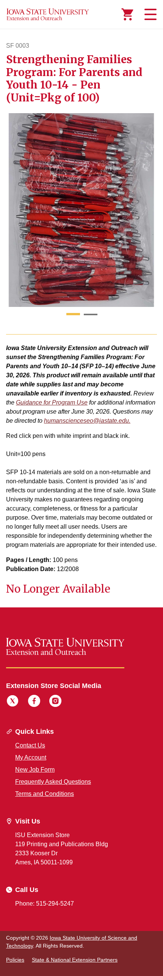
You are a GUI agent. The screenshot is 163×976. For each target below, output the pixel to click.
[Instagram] (55, 702)
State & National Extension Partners (75, 960)
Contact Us (30, 745)
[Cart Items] (127, 14)
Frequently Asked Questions (53, 781)
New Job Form (35, 769)
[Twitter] (12, 702)
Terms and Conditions (44, 794)
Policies (15, 960)
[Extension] (47, 14)
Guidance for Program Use (52, 402)
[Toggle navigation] (149, 14)
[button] (73, 314)
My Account (30, 757)
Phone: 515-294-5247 (44, 903)
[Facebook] (34, 702)
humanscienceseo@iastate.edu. (87, 420)
